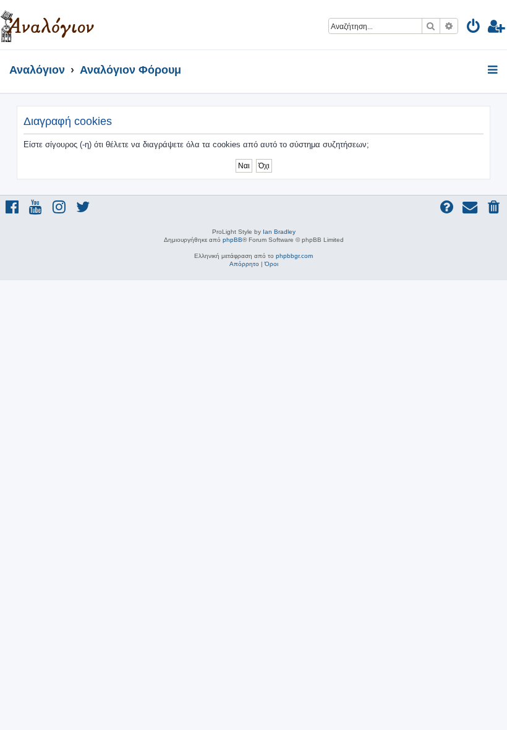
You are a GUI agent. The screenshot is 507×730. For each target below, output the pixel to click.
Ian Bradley (279, 231)
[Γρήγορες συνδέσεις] (494, 70)
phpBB (232, 239)
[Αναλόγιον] (47, 24)
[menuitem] (474, 28)
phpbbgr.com (294, 255)
